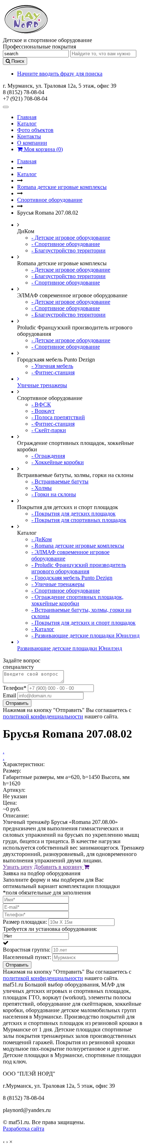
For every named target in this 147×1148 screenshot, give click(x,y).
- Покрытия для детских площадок (73, 514)
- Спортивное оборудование (65, 244)
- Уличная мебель (52, 366)
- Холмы (41, 488)
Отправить (17, 703)
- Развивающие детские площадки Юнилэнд (85, 635)
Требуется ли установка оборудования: (50, 929)
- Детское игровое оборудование (70, 238)
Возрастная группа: (26, 950)
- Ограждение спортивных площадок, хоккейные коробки (77, 600)
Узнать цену (17, 867)
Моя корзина (42, 149)
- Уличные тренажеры (58, 584)
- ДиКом (41, 539)
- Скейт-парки (48, 430)
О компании (32, 143)
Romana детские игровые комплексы (62, 187)
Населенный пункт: (27, 957)
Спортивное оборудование (49, 200)
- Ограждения (48, 456)
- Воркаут (43, 411)
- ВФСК (41, 404)
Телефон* (14, 688)
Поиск (17, 61)
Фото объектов (35, 130)
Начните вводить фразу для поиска (59, 74)
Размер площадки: (25, 922)
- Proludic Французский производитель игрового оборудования (78, 568)
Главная (26, 117)
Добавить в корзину (59, 867)
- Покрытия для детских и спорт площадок (83, 623)
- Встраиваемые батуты (59, 481)
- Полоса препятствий (58, 417)
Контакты (29, 136)
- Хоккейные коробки (57, 462)
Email (9, 695)
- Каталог (42, 629)
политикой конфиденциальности (43, 716)
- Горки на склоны (53, 494)
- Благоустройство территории (68, 250)
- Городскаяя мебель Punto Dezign (71, 578)
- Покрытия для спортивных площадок (78, 520)
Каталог (27, 124)
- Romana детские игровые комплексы (77, 546)
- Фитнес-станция (53, 372)
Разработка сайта (23, 1129)
